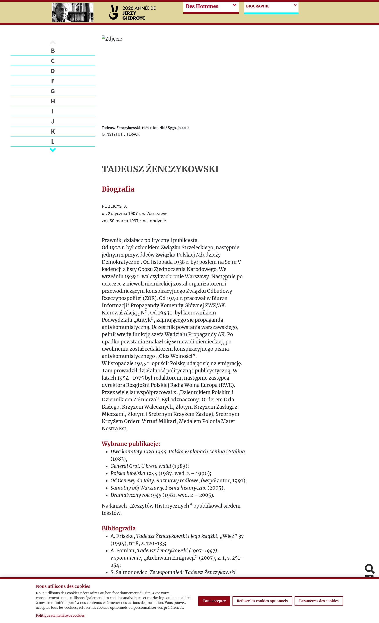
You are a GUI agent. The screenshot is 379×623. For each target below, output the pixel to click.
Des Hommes (202, 6)
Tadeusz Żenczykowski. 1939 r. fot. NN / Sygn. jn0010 (145, 127)
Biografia (118, 189)
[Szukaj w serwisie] (370, 569)
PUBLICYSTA (114, 206)
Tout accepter (214, 601)
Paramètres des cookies (319, 601)
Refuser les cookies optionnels (262, 601)
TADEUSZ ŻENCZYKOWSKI (160, 169)
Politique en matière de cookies (60, 616)
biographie (257, 6)
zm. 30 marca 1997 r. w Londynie (134, 220)
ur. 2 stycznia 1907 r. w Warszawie (135, 213)
